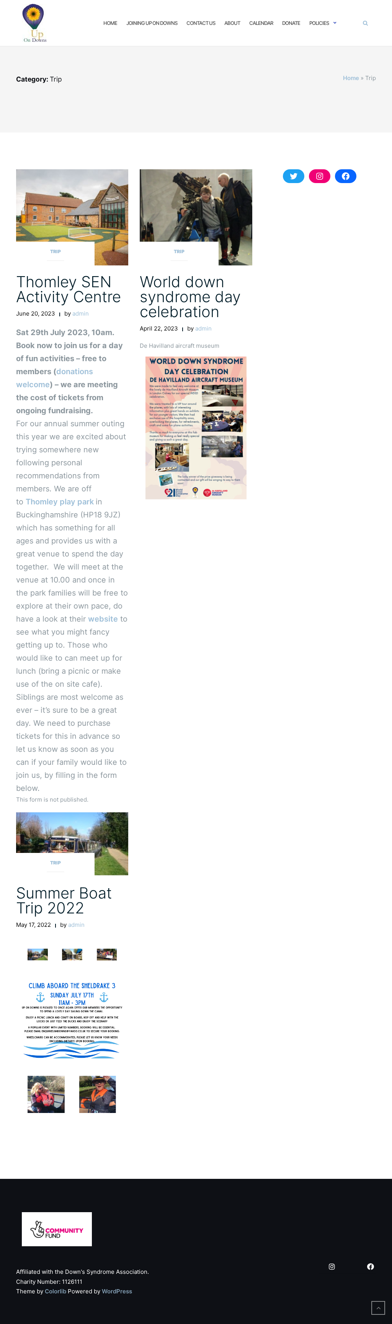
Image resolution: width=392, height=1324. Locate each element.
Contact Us (200, 23)
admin (80, 313)
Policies (319, 23)
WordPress (117, 1291)
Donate (291, 23)
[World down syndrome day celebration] (196, 217)
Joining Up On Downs (151, 23)
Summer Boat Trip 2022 (64, 900)
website (103, 619)
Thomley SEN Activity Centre (68, 289)
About (232, 23)
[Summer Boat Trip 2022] (72, 844)
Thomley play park (61, 501)
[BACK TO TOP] (378, 1308)
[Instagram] (332, 1267)
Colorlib (55, 1291)
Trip (55, 251)
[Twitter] (351, 1267)
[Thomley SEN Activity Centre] (72, 217)
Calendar (261, 23)
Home (110, 23)
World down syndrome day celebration (190, 296)
